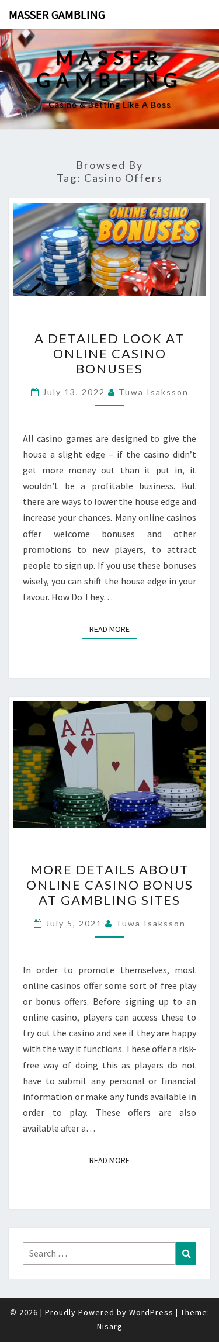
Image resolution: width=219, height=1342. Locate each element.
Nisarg (110, 1326)
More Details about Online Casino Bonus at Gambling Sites (109, 885)
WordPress (151, 1312)
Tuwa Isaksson (154, 392)
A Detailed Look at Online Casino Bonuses (109, 353)
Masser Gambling (57, 14)
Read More (113, 628)
